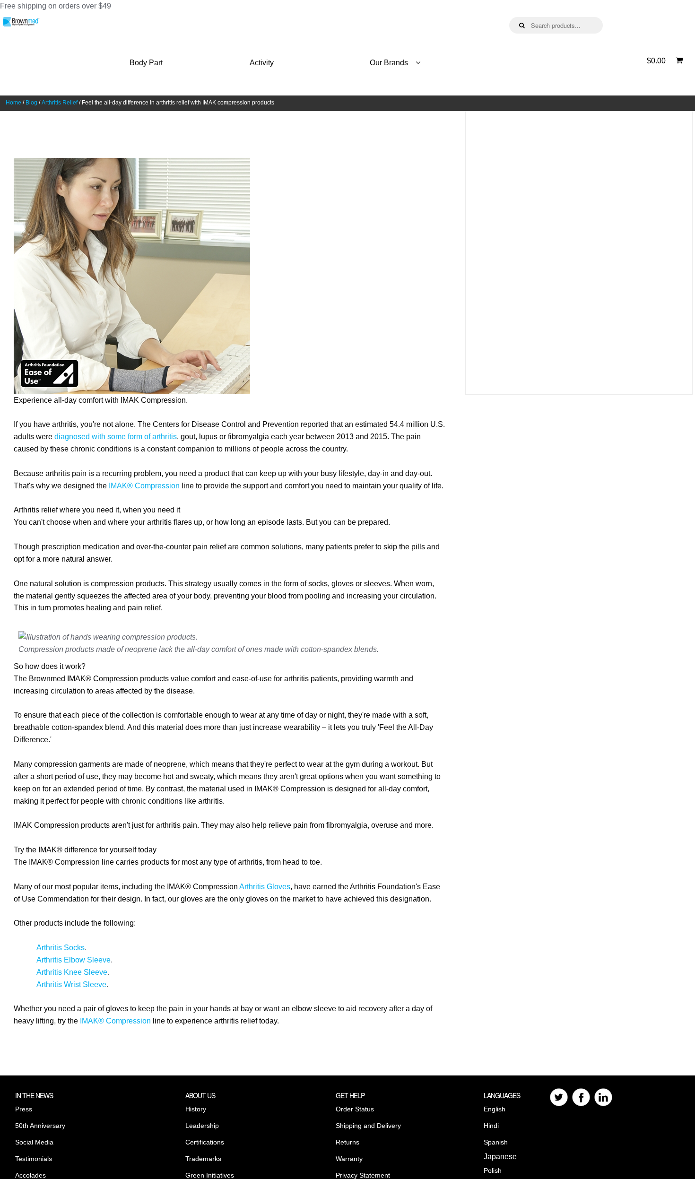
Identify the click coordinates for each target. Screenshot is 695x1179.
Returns (347, 1142)
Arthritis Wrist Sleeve (71, 984)
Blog (31, 102)
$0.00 (656, 61)
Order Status (355, 1109)
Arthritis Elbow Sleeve (73, 960)
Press (23, 1109)
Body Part (146, 63)
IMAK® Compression (144, 486)
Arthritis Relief (60, 102)
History (195, 1109)
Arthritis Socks (60, 948)
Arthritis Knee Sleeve (71, 972)
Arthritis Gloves (264, 887)
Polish (493, 1170)
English (494, 1109)
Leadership (202, 1125)
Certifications (204, 1142)
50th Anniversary (40, 1125)
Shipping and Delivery (368, 1125)
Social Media (34, 1142)
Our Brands (389, 63)
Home (13, 102)
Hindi (491, 1125)
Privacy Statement (363, 1175)
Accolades (30, 1175)
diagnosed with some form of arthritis (115, 437)
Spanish (496, 1142)
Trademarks (203, 1158)
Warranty (349, 1158)
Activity (262, 63)
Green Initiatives (209, 1175)
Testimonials (33, 1158)
